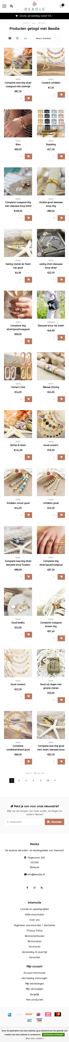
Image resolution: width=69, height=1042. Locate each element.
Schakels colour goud (18, 503)
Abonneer (56, 821)
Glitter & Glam (18, 445)
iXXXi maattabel (34, 914)
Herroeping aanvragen (34, 978)
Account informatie (34, 972)
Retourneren (35, 941)
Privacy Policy (35, 930)
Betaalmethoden (34, 936)
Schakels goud (51, 503)
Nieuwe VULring (51, 387)
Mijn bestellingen (34, 983)
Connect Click (18, 387)
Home (26, 23)
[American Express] (10, 1014)
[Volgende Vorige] (55, 780)
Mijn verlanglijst (34, 988)
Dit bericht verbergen (53, 1035)
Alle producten (34, 999)
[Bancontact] (30, 1020)
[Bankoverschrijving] (19, 1014)
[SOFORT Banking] (29, 1014)
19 (48, 780)
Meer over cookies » (35, 1038)
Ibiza (18, 144)
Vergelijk (34, 994)
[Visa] (39, 1020)
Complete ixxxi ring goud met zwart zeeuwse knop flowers (51, 750)
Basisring (51, 144)
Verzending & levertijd (34, 952)
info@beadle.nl (36, 874)
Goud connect (50, 445)
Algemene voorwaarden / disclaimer (34, 925)
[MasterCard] (58, 1014)
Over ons (35, 919)
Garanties (34, 957)
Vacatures (34, 946)
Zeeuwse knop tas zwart (51, 325)
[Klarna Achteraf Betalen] (48, 1014)
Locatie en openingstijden (34, 909)
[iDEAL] (38, 1014)
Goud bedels (18, 622)
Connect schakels (51, 82)
